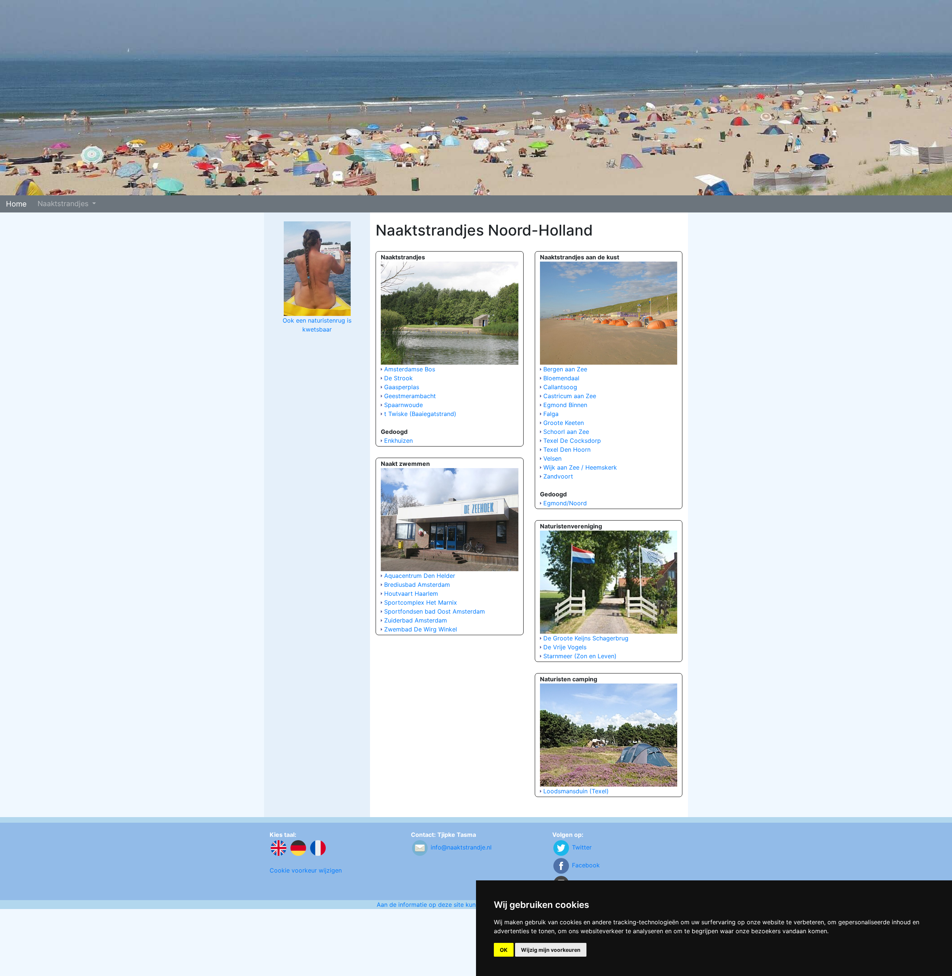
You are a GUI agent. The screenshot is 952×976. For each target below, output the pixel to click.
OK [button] (504, 950)
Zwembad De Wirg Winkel (420, 629)
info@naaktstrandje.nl (461, 847)
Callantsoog (560, 387)
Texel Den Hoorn (567, 449)
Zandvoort (558, 476)
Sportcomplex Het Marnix (420, 602)
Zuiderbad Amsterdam (415, 620)
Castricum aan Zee (569, 396)
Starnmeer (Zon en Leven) (580, 656)
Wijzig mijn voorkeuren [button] (550, 950)
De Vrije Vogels (564, 647)
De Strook (398, 378)
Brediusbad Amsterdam (417, 584)
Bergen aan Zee (565, 369)
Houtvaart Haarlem (411, 593)
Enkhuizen (398, 440)
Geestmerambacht (410, 396)
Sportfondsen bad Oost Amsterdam (434, 611)
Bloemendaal (561, 378)
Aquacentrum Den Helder (419, 575)
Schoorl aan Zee (566, 431)
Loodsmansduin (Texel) (576, 791)
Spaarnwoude (403, 405)
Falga (551, 413)
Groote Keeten (563, 422)
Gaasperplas (401, 387)
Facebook (586, 865)
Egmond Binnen (565, 405)
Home (16, 203)
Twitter (582, 847)
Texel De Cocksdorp (572, 440)
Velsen (552, 458)
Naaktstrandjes (64, 203)
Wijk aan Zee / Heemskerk (580, 467)
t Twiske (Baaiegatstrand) (420, 413)
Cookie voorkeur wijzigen (306, 870)
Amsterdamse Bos (409, 369)
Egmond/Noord (565, 503)
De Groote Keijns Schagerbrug (585, 638)
